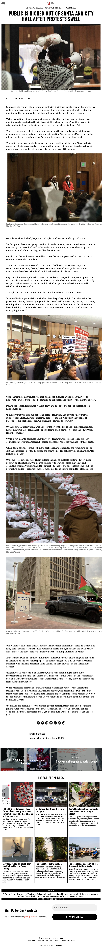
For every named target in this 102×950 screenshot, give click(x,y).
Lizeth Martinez (21, 98)
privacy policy (29, 917)
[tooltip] (38, 723)
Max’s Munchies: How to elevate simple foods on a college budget (83, 811)
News (47, 8)
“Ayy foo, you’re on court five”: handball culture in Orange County (16, 866)
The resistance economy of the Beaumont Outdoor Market (83, 865)
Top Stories (57, 8)
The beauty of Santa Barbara (48, 864)
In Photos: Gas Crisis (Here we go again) (49, 810)
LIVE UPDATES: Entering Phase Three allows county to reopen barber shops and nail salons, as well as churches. (17, 812)
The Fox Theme (45, 941)
